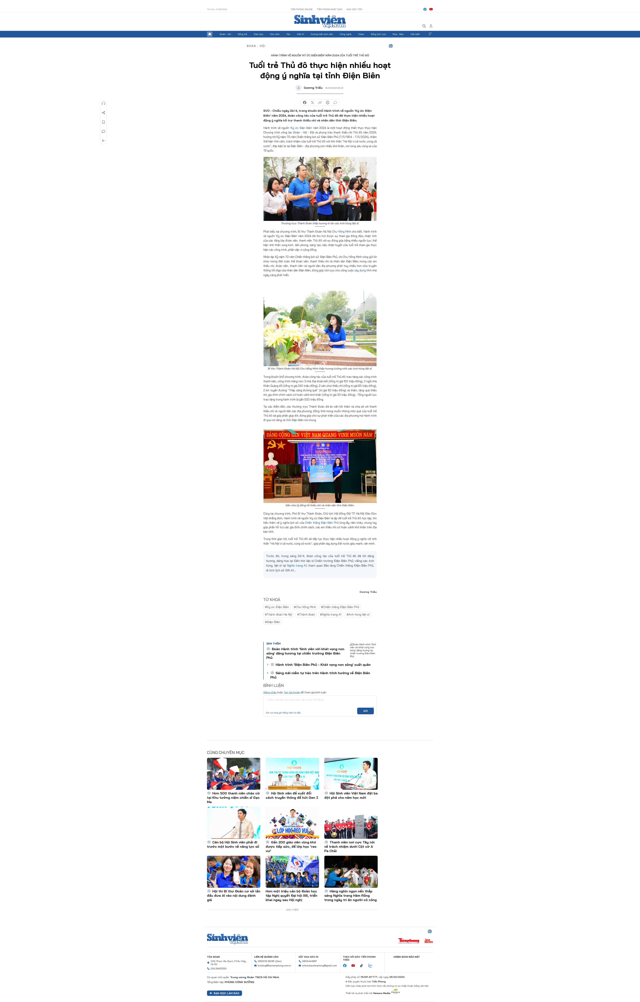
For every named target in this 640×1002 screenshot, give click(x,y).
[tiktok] (363, 966)
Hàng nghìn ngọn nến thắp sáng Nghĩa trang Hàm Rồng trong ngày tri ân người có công (350, 895)
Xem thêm (430, 34)
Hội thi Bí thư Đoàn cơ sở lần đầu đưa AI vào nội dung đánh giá (233, 895)
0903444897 (309, 961)
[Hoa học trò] (428, 941)
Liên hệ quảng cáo (266, 956)
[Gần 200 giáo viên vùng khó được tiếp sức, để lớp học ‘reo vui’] (292, 823)
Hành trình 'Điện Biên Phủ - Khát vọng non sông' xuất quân (323, 665)
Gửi (365, 710)
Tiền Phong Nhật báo (329, 9)
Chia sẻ (103, 112)
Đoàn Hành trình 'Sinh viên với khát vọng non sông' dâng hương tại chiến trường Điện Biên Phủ (305, 653)
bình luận (335, 102)
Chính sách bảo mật (407, 956)
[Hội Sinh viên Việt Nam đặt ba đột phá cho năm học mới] (351, 774)
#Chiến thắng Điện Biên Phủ (340, 607)
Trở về (103, 140)
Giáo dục (258, 34)
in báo (327, 102)
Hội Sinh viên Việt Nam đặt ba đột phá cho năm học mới (351, 795)
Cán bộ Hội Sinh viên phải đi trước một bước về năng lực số (233, 844)
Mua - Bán (398, 34)
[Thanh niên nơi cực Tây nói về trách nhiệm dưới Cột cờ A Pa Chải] (351, 823)
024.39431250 (218, 968)
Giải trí (300, 34)
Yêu (288, 34)
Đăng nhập (269, 692)
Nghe (103, 103)
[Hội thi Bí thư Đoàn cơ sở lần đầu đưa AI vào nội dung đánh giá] (233, 872)
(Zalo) (278, 961)
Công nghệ (345, 34)
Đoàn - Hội (225, 34)
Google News (390, 45)
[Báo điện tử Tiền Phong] (408, 941)
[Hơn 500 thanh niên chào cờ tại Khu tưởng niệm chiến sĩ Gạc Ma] (233, 774)
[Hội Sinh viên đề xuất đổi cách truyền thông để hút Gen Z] (292, 774)
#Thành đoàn (306, 614)
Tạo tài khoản (292, 692)
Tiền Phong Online (301, 9)
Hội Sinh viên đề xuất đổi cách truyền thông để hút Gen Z (292, 795)
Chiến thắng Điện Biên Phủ (322, 522)
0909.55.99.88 (266, 961)
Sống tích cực (378, 34)
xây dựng (360, 270)
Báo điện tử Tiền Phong (320, 21)
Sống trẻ (242, 34)
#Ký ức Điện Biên (277, 607)
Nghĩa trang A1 (297, 565)
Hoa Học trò (354, 9)
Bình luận (103, 131)
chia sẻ (304, 102)
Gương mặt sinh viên (322, 34)
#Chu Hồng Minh (305, 607)
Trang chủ (209, 34)
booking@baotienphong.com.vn (274, 965)
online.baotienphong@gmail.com (319, 965)
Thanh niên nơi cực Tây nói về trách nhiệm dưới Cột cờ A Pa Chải (349, 846)
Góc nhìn (275, 34)
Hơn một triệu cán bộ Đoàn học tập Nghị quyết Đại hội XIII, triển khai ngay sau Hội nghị (291, 895)
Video (361, 34)
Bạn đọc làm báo (226, 993)
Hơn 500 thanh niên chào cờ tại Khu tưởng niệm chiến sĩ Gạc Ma (233, 797)
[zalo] (372, 966)
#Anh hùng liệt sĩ (358, 614)
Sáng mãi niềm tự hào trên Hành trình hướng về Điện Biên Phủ (320, 675)
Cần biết (415, 34)
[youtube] (431, 9)
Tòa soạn (213, 956)
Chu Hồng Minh (341, 231)
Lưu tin (103, 122)
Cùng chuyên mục (225, 752)
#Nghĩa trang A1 (331, 614)
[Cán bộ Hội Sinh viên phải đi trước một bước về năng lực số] (233, 823)
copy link (320, 102)
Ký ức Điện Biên (301, 128)
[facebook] (425, 9)
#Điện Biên (272, 622)
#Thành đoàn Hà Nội (278, 614)
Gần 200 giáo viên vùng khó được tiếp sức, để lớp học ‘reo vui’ (291, 846)
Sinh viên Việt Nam (227, 939)
